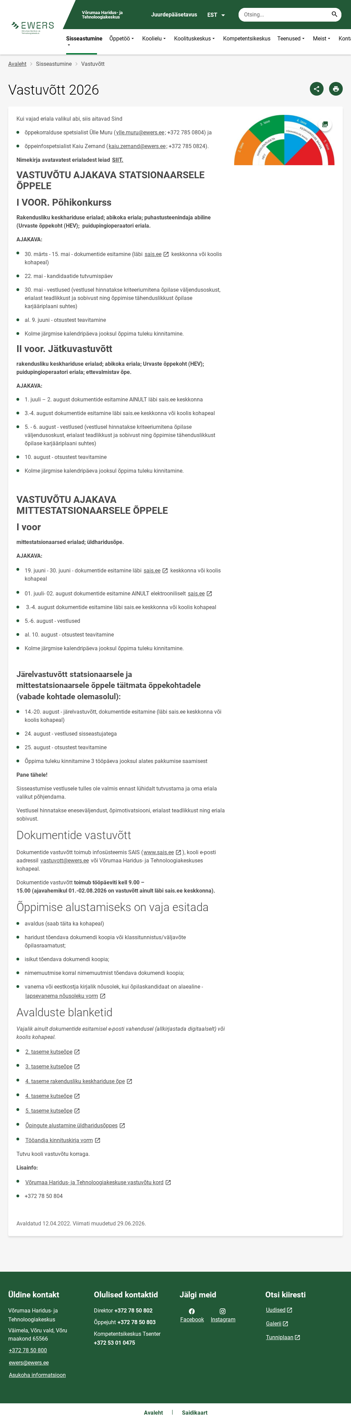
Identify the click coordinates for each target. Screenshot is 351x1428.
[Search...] (334, 15)
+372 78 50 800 (28, 1350)
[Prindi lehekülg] (336, 89)
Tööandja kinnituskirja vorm (63, 1139)
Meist (319, 38)
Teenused (289, 38)
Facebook (192, 1319)
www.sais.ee (163, 852)
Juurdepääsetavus (174, 14)
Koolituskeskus (192, 38)
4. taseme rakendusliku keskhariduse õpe (79, 1081)
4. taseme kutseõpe (53, 1095)
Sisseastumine (84, 38)
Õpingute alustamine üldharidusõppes (75, 1125)
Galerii (273, 1323)
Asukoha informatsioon (37, 1375)
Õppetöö (119, 38)
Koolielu (152, 38)
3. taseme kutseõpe (53, 1066)
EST (212, 15)
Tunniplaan (279, 1337)
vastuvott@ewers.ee (64, 860)
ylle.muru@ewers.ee (140, 132)
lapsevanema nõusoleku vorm (66, 995)
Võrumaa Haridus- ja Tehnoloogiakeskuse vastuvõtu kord (98, 1182)
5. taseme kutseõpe (53, 1110)
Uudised (276, 1310)
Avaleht (17, 64)
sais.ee (157, 253)
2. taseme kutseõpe (53, 1051)
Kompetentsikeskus (246, 38)
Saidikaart (194, 1412)
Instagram (223, 1319)
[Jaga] (317, 89)
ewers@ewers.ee (29, 1362)
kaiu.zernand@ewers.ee (137, 146)
